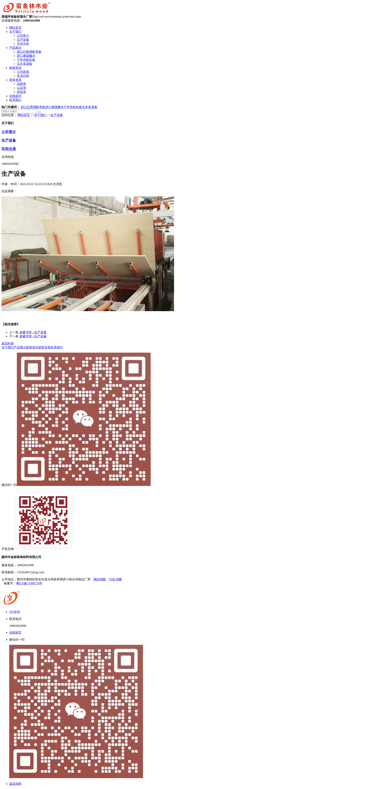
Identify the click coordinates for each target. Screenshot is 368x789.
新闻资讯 (15, 67)
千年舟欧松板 (26, 59)
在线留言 (15, 96)
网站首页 (15, 27)
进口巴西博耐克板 (29, 51)
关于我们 (15, 31)
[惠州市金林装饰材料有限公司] (26, 13)
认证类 (21, 87)
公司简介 (23, 35)
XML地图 (115, 579)
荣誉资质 (15, 79)
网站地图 (100, 579)
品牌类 (21, 83)
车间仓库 (23, 43)
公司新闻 (23, 71)
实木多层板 (24, 63)
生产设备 (23, 39)
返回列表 (8, 343)
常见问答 (23, 75)
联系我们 (15, 100)
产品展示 (15, 47)
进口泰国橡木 (26, 55)
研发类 (21, 92)
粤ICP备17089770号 (29, 583)
